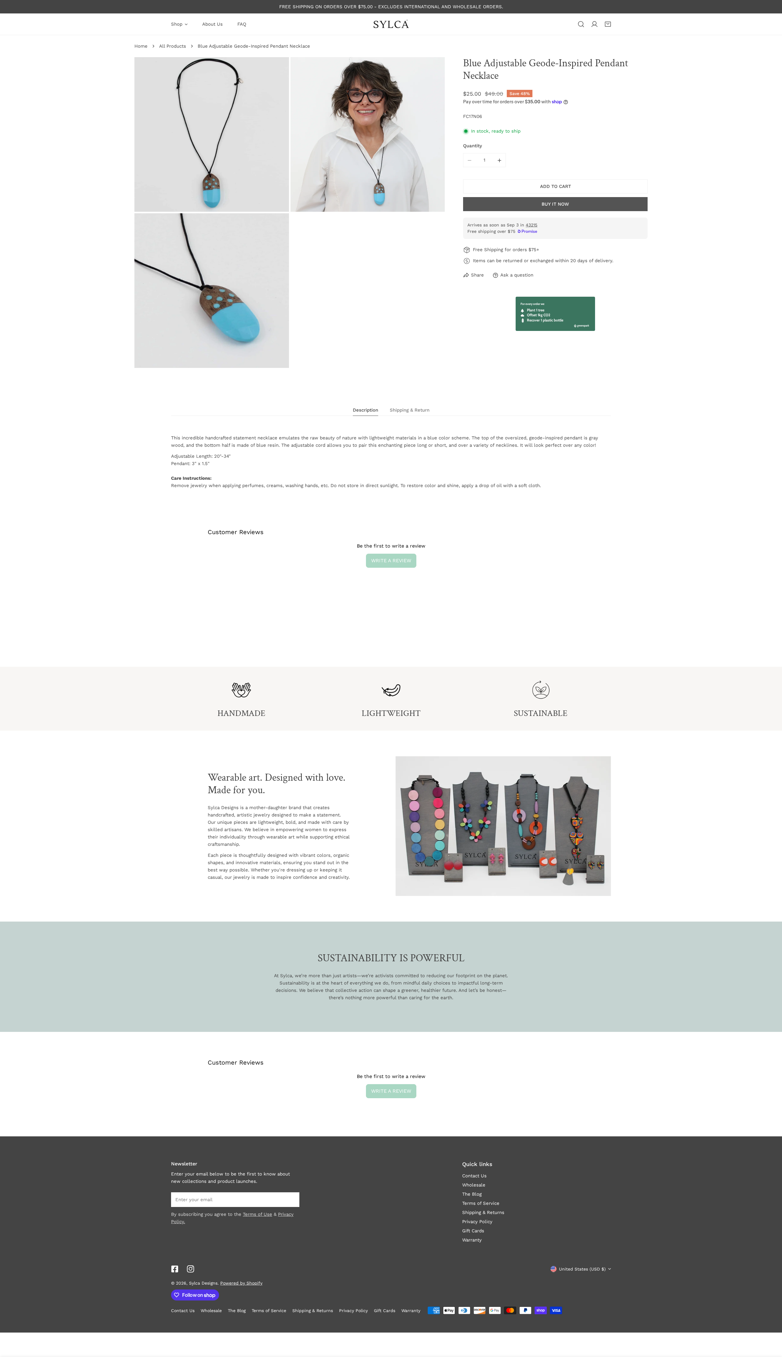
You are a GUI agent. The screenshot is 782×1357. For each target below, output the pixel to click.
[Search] (581, 24)
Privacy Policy (477, 1221)
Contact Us (474, 1176)
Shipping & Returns (483, 1212)
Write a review (391, 560)
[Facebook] (175, 1269)
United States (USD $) (582, 1269)
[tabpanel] (391, 461)
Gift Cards (473, 1231)
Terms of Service (480, 1203)
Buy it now (555, 204)
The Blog (472, 1194)
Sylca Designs (203, 1283)
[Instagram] (191, 1269)
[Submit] (291, 1199)
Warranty (472, 1240)
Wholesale (473, 1185)
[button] (608, 24)
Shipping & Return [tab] (409, 410)
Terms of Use (257, 1214)
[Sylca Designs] (391, 24)
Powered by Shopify (241, 1283)
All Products (172, 46)
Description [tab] (365, 410)
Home (141, 46)
